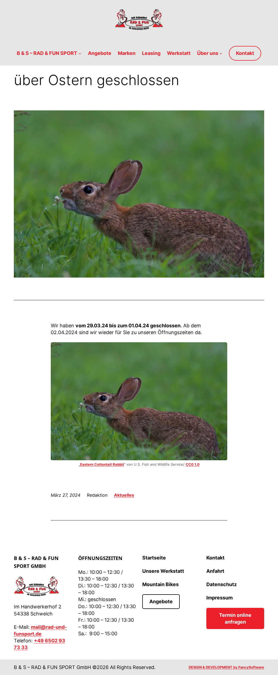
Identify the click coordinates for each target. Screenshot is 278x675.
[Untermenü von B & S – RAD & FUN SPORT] (79, 53)
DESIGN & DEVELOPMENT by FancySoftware (226, 667)
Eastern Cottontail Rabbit (102, 464)
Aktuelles (124, 495)
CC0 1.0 (193, 464)
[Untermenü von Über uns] (220, 53)
